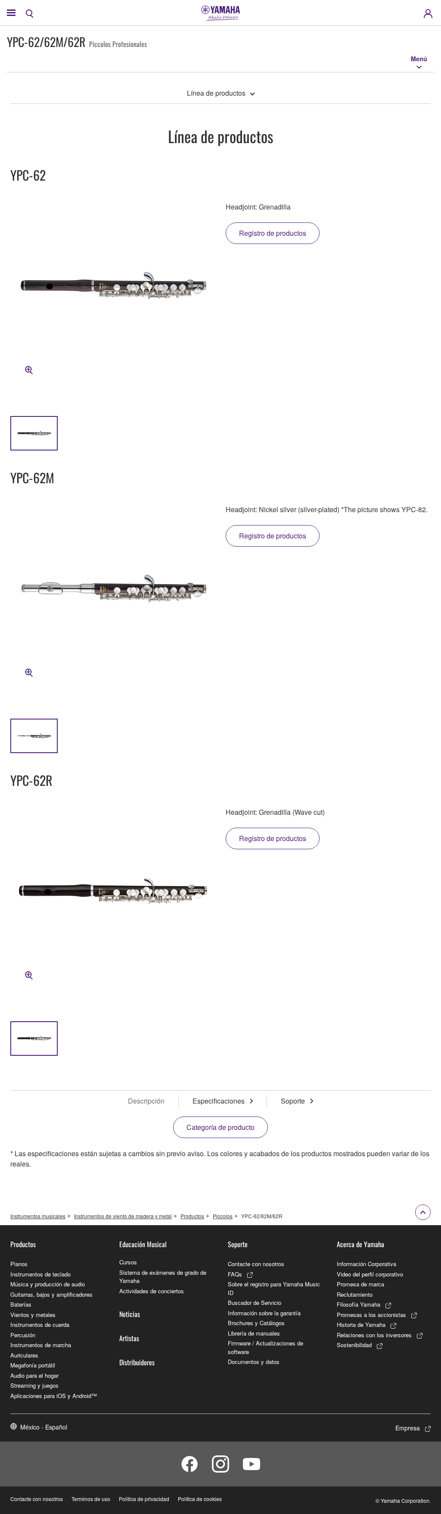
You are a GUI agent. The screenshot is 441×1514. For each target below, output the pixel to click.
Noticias (129, 1314)
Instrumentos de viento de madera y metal (123, 1216)
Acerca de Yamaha (360, 1244)
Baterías (20, 1304)
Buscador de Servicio (254, 1302)
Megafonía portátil (32, 1365)
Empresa (407, 1427)
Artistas (129, 1338)
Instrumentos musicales (37, 1216)
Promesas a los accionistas (371, 1315)
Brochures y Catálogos (256, 1323)
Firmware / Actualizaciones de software (265, 1347)
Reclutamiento (355, 1294)
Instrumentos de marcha (40, 1345)
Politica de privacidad (144, 1498)
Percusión (22, 1335)
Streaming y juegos (34, 1385)
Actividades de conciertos (151, 1291)
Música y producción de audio (47, 1284)
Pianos (19, 1264)
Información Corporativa (366, 1264)
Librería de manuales (254, 1333)
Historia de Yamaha (361, 1324)
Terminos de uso (90, 1498)
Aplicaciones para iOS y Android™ (53, 1396)
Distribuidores (137, 1362)
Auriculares (24, 1355)
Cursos (128, 1262)
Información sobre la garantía (264, 1313)
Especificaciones (219, 1101)
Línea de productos (216, 93)
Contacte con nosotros (256, 1264)
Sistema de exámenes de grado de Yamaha (162, 1276)
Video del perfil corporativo (370, 1274)
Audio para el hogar (34, 1375)
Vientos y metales (33, 1315)
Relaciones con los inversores (374, 1335)
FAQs (235, 1274)
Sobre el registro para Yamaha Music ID (274, 1288)
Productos (192, 1216)
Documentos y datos (254, 1362)
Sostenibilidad (354, 1345)
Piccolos (223, 1216)
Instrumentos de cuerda (39, 1324)
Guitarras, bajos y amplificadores (51, 1294)
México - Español (43, 1427)
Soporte (293, 1101)
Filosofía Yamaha (358, 1304)
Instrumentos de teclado (40, 1274)
